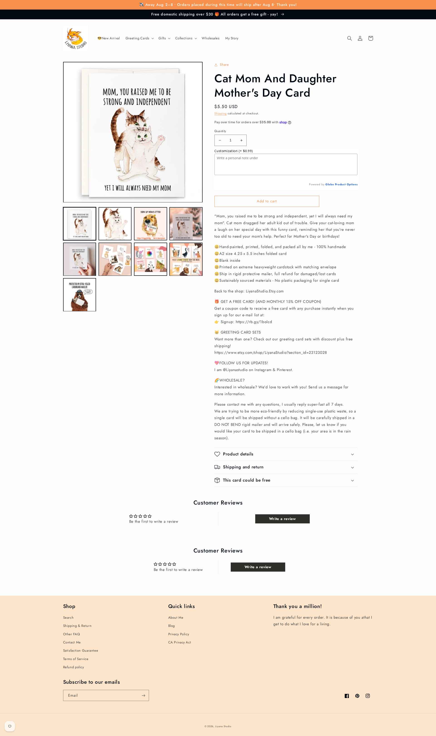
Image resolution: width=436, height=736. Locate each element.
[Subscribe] (143, 695)
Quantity (220, 131)
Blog (171, 625)
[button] (139, 38)
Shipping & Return (77, 625)
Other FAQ (71, 634)
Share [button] (224, 64)
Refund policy (73, 667)
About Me (175, 617)
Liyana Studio (223, 726)
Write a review (282, 518)
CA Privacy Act (179, 642)
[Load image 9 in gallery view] (79, 294)
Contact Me (72, 642)
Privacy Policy (178, 634)
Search (68, 617)
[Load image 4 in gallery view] (186, 224)
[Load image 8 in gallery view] (186, 259)
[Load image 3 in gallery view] (150, 224)
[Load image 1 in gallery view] (79, 224)
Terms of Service (76, 658)
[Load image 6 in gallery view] (115, 259)
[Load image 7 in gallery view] (150, 259)
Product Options (346, 184)
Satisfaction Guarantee (80, 650)
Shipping (220, 113)
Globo (329, 184)
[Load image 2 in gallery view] (115, 224)
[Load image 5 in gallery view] (79, 259)
